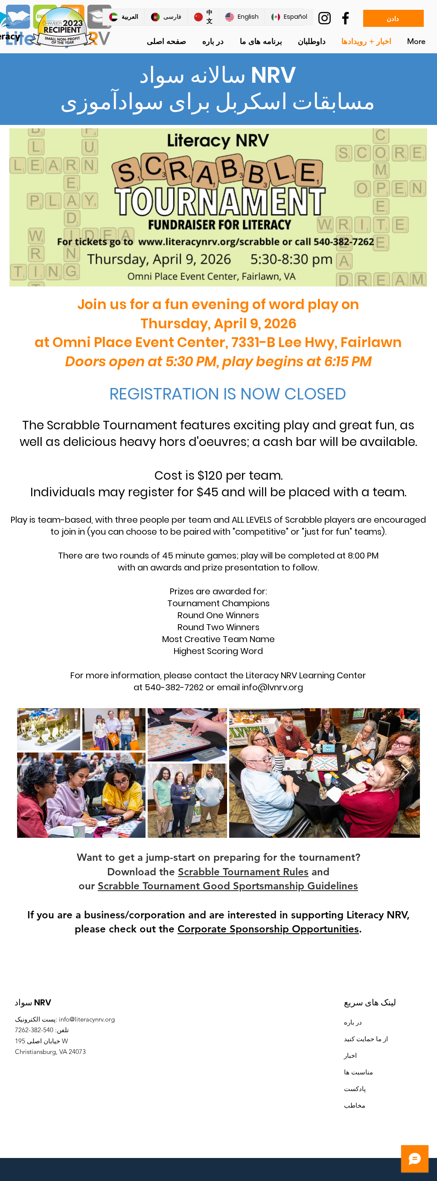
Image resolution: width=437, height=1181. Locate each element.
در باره (353, 1022)
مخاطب (354, 1105)
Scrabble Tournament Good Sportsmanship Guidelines (228, 886)
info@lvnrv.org (272, 687)
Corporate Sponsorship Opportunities (268, 929)
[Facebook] (345, 18)
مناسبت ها (358, 1072)
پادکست (355, 1089)
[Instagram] (324, 18)
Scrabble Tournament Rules (243, 871)
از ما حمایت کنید (366, 1039)
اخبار (350, 1055)
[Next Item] (405, 772)
